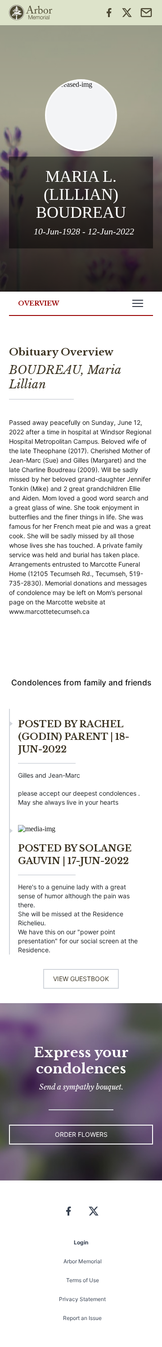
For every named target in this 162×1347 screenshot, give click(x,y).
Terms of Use (82, 1280)
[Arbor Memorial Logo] (30, 12)
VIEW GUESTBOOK (81, 978)
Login (81, 1242)
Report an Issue (82, 1318)
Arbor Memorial (82, 1261)
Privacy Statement (82, 1299)
